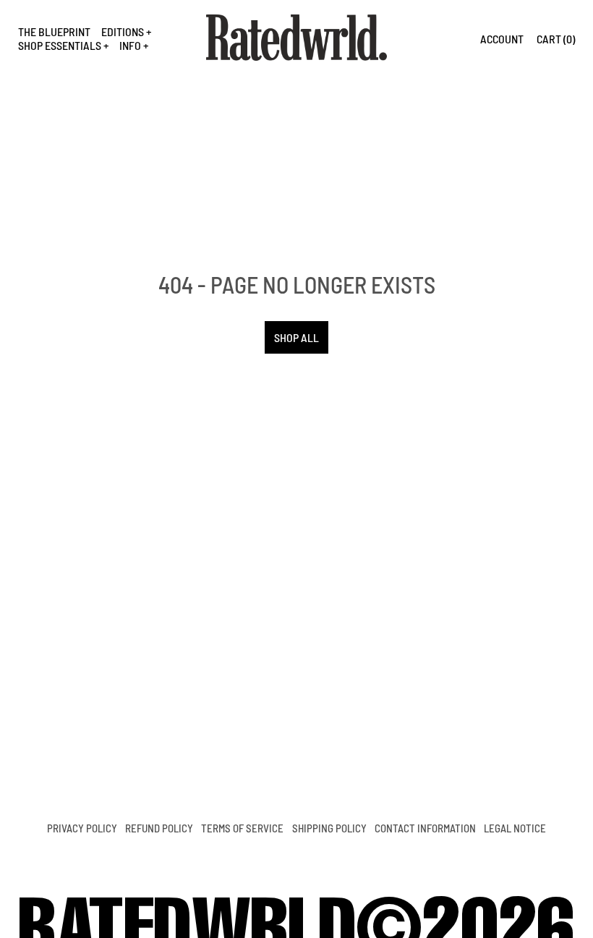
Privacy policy (82, 828)
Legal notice (515, 828)
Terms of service (242, 828)
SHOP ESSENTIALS (59, 45)
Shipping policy (329, 828)
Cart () (556, 39)
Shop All (296, 337)
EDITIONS (122, 31)
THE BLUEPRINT (54, 31)
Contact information (425, 828)
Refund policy (159, 828)
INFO (130, 45)
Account (502, 39)
